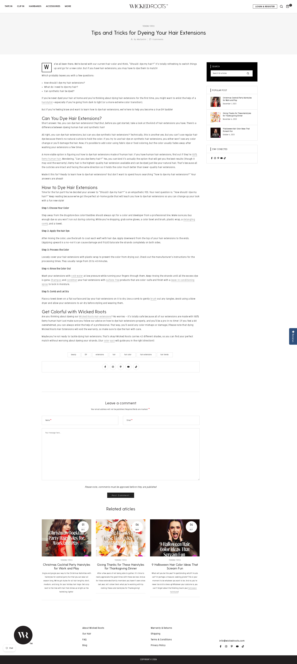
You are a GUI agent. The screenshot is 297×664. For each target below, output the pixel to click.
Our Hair (86, 634)
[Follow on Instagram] (113, 367)
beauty (73, 355)
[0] (287, 6)
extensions (100, 355)
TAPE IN (8, 6)
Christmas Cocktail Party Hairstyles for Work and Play (66, 566)
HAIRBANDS (35, 6)
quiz (112, 341)
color (107, 341)
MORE (68, 6)
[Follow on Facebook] (105, 367)
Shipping (155, 634)
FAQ (84, 639)
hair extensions (146, 355)
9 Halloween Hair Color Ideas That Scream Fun (175, 566)
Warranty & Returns (161, 628)
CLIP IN (20, 6)
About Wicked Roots (93, 628)
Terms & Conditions (161, 639)
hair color (127, 355)
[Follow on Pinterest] (121, 367)
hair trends (164, 355)
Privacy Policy (158, 645)
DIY (86, 355)
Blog (84, 645)
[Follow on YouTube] (128, 367)
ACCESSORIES (53, 6)
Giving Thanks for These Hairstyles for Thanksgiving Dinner (120, 566)
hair (114, 355)
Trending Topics (148, 26)
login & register (265, 6)
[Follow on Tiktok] (136, 367)
